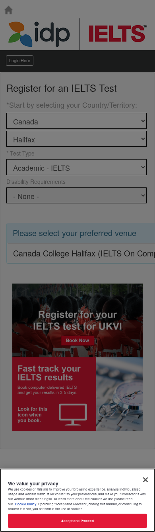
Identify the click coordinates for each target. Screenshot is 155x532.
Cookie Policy (26, 504)
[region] (77, 500)
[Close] (145, 480)
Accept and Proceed (77, 520)
